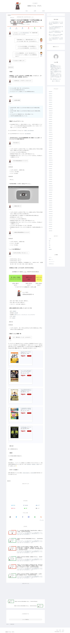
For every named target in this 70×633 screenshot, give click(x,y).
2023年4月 (50, 177)
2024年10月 (51, 138)
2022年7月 (50, 196)
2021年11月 (50, 213)
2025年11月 (50, 110)
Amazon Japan (25, 472)
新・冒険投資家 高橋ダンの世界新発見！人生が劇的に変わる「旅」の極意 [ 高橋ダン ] (26, 409)
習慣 (49, 245)
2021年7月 (50, 222)
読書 (49, 247)
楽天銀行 (14, 311)
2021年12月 (51, 211)
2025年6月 (50, 121)
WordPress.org (51, 263)
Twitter (37, 464)
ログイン (50, 257)
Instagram (33, 464)
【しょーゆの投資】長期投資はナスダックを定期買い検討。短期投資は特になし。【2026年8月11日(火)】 (56, 23)
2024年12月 (51, 134)
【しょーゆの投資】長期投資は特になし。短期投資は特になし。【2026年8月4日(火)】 (56, 32)
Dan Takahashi (28, 133)
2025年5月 (50, 123)
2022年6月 (50, 198)
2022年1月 (50, 209)
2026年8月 (50, 91)
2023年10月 (51, 164)
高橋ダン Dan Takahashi (29, 130)
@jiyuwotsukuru (26, 32)
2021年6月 (50, 224)
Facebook (29, 464)
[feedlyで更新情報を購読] (35, 517)
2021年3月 (50, 230)
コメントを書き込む (25, 619)
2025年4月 (50, 125)
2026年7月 (50, 93)
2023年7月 (50, 170)
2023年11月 (50, 162)
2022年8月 (50, 194)
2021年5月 (50, 226)
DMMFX (13, 317)
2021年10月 (51, 215)
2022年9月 (50, 192)
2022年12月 (51, 185)
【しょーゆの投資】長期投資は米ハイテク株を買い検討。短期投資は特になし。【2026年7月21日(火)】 (56, 39)
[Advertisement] (25, 491)
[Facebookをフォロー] (22, 517)
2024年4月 (50, 151)
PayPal (33, 472)
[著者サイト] (10, 517)
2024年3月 (50, 153)
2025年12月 (51, 108)
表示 (12, 67)
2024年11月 (50, 136)
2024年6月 (50, 147)
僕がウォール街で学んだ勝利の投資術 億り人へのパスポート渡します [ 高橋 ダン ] (26, 371)
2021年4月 (50, 228)
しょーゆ (20, 32)
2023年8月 (50, 168)
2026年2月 (50, 104)
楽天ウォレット (17, 314)
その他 (50, 238)
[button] (64, 14)
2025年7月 (50, 119)
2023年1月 (50, 183)
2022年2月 (50, 207)
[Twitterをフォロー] (16, 517)
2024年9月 (50, 140)
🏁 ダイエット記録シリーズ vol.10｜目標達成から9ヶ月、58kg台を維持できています (56, 35)
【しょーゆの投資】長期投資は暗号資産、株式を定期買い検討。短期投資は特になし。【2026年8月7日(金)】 (56, 27)
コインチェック (24, 314)
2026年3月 (50, 102)
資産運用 (50, 249)
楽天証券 (16, 312)
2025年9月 (50, 115)
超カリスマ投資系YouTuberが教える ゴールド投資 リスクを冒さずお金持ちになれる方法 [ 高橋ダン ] (26, 390)
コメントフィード (51, 261)
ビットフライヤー (31, 314)
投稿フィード (51, 259)
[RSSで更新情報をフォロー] (41, 517)
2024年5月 (50, 149)
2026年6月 (50, 95)
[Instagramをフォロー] (29, 517)
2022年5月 (50, 200)
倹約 (49, 240)
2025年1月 (50, 132)
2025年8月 (50, 117)
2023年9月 (50, 166)
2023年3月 (50, 179)
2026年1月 (50, 106)
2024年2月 (50, 155)
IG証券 (14, 316)
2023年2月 (50, 181)
